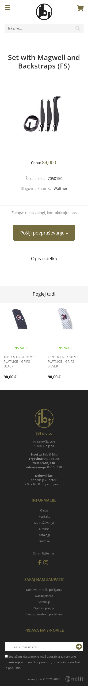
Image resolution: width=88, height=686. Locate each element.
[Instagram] (47, 563)
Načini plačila (44, 596)
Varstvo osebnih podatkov (44, 614)
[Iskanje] (78, 29)
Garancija (44, 602)
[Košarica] (79, 8)
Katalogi (44, 535)
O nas (44, 510)
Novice (44, 529)
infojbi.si (50, 454)
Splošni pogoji (44, 608)
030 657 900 (55, 467)
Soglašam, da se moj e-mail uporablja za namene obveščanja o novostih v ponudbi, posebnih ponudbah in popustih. (43, 662)
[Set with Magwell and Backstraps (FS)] (44, 116)
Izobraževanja (44, 522)
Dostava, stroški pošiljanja (44, 590)
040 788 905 (51, 458)
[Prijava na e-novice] (78, 646)
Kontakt (44, 516)
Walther (61, 188)
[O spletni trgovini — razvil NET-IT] (74, 679)
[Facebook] (40, 563)
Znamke (44, 541)
